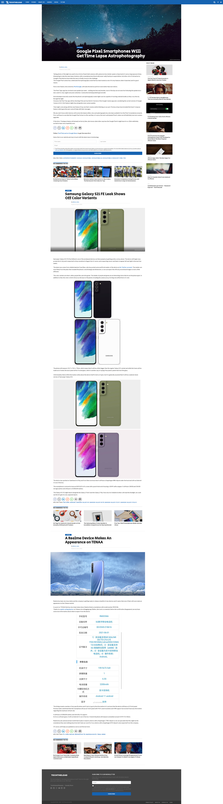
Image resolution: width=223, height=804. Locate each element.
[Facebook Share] (55, 128)
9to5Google (78, 86)
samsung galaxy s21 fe (97, 502)
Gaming (49, 2)
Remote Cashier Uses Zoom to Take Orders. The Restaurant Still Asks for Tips (97, 180)
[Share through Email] (76, 128)
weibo (104, 734)
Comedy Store (69, 785)
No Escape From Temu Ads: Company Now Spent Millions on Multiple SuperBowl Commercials (66, 757)
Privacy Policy (149, 802)
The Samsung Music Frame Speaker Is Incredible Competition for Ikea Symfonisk (97, 524)
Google (79, 158)
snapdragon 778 (80, 734)
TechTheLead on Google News (67, 133)
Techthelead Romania (57, 785)
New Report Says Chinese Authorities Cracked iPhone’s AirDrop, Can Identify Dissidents (96, 757)
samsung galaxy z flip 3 (112, 502)
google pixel (86, 158)
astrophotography (69, 158)
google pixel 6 (107, 158)
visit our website (59, 150)
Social (56, 2)
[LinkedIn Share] (63, 128)
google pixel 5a (97, 158)
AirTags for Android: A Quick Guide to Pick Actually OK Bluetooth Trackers (66, 524)
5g (64, 734)
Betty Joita (64, 67)
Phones (33, 2)
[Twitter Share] (59, 128)
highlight (115, 158)
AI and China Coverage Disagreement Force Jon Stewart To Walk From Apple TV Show (128, 756)
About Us (157, 802)
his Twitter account (125, 267)
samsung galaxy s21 (82, 502)
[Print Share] (80, 128)
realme (71, 734)
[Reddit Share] (67, 128)
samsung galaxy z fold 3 (129, 502)
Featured (66, 502)
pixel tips (123, 158)
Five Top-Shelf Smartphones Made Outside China (128, 524)
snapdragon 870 (91, 734)
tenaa (99, 734)
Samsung (73, 502)
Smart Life (41, 2)
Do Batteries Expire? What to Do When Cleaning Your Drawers (65, 180)
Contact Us (165, 802)
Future (63, 2)
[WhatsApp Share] (71, 128)
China (67, 734)
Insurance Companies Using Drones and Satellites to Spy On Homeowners (126, 180)
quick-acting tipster (67, 609)
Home (27, 2)
